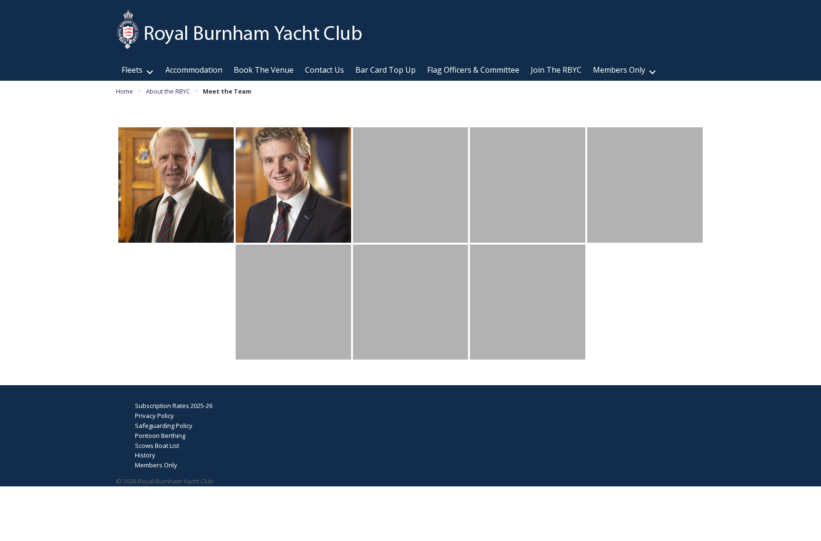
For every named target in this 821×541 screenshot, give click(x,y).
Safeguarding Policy (163, 425)
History (145, 455)
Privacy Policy (154, 415)
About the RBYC (168, 91)
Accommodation (193, 70)
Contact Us (324, 70)
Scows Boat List (157, 445)
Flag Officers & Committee (473, 70)
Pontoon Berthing (160, 435)
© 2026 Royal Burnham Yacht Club (164, 481)
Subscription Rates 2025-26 (173, 405)
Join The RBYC (556, 70)
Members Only (619, 70)
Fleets (132, 70)
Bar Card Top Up (385, 70)
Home (124, 91)
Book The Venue (264, 70)
